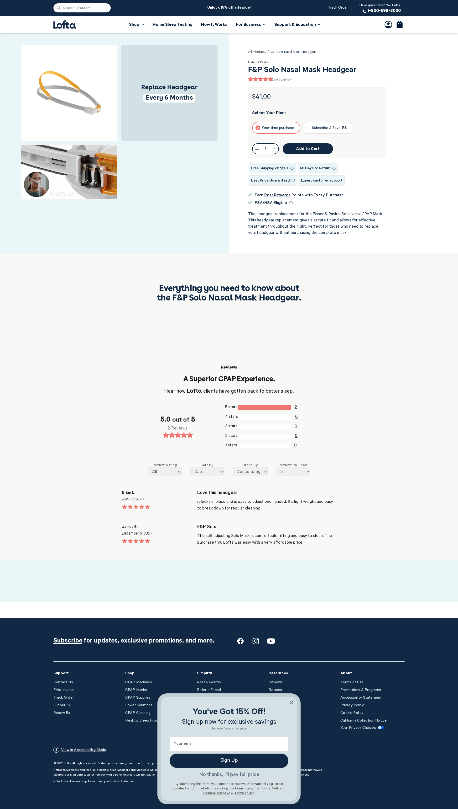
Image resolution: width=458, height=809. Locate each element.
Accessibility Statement (361, 698)
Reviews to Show (293, 465)
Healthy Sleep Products (145, 721)
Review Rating (165, 465)
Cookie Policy (351, 713)
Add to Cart (308, 149)
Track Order (338, 8)
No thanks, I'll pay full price (229, 775)
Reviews (276, 682)
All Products (257, 52)
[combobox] (82, 7)
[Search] (58, 7)
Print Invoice (63, 690)
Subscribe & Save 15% (330, 128)
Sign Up (229, 761)
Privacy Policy (352, 705)
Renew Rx (61, 713)
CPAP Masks (136, 690)
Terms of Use (352, 682)
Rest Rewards (277, 195)
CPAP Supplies (137, 698)
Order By (250, 465)
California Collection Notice (363, 721)
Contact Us (63, 682)
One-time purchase (278, 128)
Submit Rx (62, 705)
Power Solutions (139, 705)
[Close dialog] (291, 702)
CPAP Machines (138, 682)
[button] (400, 24)
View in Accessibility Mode (83, 750)
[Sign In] (388, 24)
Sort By (207, 465)
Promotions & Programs (360, 690)
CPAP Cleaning (138, 713)
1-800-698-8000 (380, 8)
